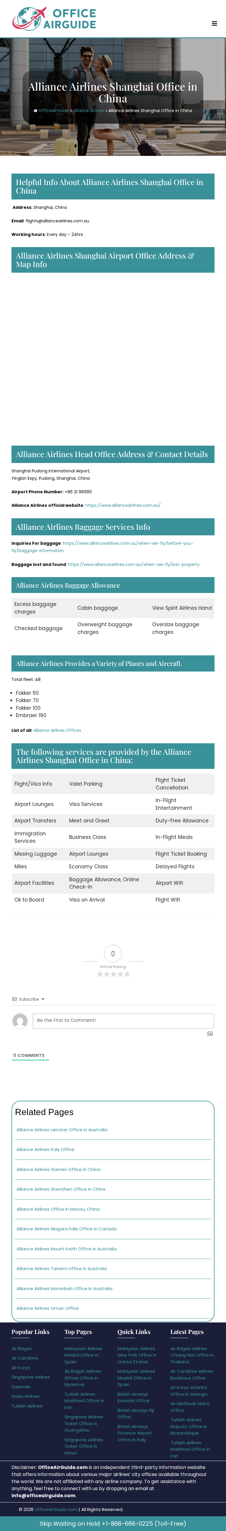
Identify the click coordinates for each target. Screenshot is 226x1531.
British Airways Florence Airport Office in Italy (134, 1433)
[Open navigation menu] (214, 23)
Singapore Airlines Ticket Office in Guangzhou (83, 1423)
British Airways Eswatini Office (133, 1397)
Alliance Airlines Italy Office (45, 1149)
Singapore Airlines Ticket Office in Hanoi (83, 1446)
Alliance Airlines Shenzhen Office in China (60, 1189)
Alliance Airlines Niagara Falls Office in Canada (66, 1229)
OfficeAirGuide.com (56, 1509)
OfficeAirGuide (54, 111)
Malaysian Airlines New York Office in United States (137, 1355)
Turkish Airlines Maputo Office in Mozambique (188, 1426)
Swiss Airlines (25, 1396)
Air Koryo (20, 1368)
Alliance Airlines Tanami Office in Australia (61, 1268)
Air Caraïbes (24, 1358)
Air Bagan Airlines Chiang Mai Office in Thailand (192, 1355)
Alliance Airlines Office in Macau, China (57, 1209)
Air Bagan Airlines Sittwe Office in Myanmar (82, 1377)
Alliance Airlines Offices (57, 730)
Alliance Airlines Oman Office (47, 1308)
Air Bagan (21, 1348)
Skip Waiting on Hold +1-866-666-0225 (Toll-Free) (113, 1524)
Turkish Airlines (26, 1406)
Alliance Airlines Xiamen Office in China (58, 1169)
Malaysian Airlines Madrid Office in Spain (83, 1355)
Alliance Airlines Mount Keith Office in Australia (66, 1249)
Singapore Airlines (30, 1377)
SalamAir (21, 1387)
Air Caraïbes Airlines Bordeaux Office (191, 1374)
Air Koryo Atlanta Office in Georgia (188, 1390)
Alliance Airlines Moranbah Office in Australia (64, 1288)
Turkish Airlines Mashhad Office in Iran (84, 1400)
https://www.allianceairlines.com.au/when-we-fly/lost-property (134, 564)
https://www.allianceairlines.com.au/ (123, 505)
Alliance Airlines (88, 111)
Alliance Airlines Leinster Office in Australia (61, 1130)
